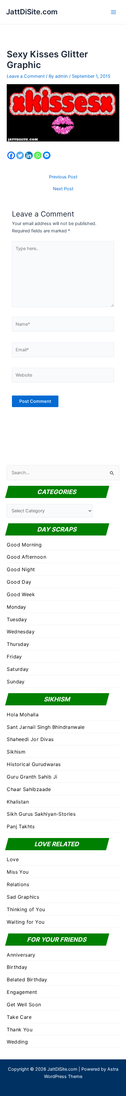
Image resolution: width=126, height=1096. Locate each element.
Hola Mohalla (23, 714)
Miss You (17, 872)
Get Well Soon (24, 1004)
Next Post (63, 189)
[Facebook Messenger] (46, 155)
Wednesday (21, 632)
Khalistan (18, 802)
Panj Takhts (21, 826)
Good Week (21, 594)
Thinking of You (26, 909)
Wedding (17, 1042)
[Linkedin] (29, 155)
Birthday (17, 967)
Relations (18, 884)
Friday (14, 657)
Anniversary (21, 955)
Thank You (19, 1029)
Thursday (18, 644)
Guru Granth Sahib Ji (32, 777)
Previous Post (63, 177)
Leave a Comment (26, 76)
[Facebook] (11, 155)
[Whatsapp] (38, 155)
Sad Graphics (23, 897)
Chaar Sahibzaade (29, 789)
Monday (16, 607)
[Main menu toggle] (113, 12)
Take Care (19, 1017)
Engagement (22, 992)
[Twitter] (20, 155)
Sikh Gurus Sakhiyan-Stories (41, 814)
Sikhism (16, 752)
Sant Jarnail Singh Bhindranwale (45, 727)
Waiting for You (25, 922)
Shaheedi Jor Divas (30, 739)
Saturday (17, 669)
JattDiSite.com (31, 11)
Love (13, 859)
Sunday (15, 682)
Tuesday (17, 619)
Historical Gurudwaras (34, 764)
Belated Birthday (27, 979)
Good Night (21, 569)
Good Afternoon (26, 557)
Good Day (19, 582)
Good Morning (24, 545)
